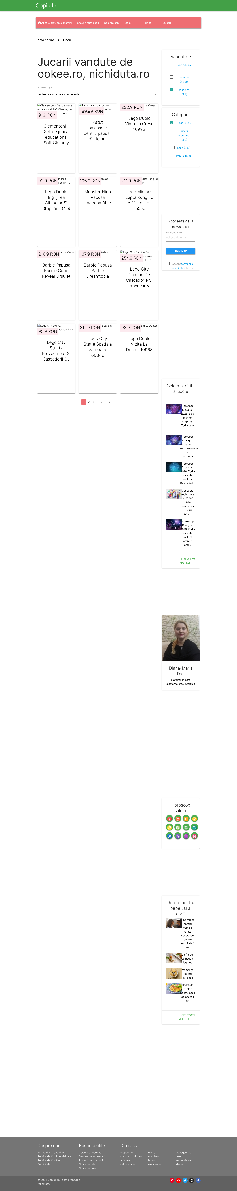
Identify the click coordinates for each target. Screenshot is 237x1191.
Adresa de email (174, 232)
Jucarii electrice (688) (183, 135)
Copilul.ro (48, 5)
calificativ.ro (127, 1164)
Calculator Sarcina (90, 1152)
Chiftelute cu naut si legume (187, 958)
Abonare (181, 251)
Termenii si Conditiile (50, 1152)
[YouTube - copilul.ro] (178, 1180)
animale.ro (126, 1160)
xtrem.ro (181, 1164)
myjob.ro (153, 1156)
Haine (47, 34)
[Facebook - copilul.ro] (198, 1180)
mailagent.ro (183, 1152)
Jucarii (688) (183, 123)
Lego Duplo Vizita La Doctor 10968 (139, 344)
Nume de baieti (88, 1168)
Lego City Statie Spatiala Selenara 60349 (98, 347)
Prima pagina (45, 40)
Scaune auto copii (88, 22)
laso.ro (180, 1156)
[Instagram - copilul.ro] (191, 1180)
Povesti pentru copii (91, 1160)
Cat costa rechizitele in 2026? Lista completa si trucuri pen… (188, 502)
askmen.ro (154, 1164)
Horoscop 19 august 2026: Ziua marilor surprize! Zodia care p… (187, 417)
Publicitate (43, 1164)
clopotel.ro (127, 1152)
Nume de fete (87, 1164)
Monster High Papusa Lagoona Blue (97, 197)
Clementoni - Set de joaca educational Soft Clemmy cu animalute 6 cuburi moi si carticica (56, 143)
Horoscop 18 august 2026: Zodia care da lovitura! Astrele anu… (187, 533)
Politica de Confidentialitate (54, 1156)
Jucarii (170, 23)
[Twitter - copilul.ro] (185, 1180)
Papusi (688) (184, 156)
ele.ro (151, 1152)
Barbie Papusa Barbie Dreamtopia (98, 271)
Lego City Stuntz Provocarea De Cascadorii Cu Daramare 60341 (56, 356)
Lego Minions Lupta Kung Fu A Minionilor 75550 (139, 200)
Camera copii (112, 22)
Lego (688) (183, 147)
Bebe (151, 23)
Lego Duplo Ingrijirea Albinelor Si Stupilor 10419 (56, 200)
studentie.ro (183, 1160)
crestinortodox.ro (131, 1156)
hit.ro (151, 1160)
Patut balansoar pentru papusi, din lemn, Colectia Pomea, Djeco (98, 136)
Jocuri (132, 23)
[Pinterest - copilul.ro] (172, 1180)
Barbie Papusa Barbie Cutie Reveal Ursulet (56, 271)
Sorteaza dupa (44, 87)
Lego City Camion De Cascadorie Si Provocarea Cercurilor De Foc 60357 (139, 283)
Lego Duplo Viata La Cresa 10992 (139, 124)
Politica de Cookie (48, 1160)
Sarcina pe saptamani (92, 1156)
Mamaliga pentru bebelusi (187, 973)
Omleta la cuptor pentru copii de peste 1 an (187, 992)
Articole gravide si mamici (56, 22)
